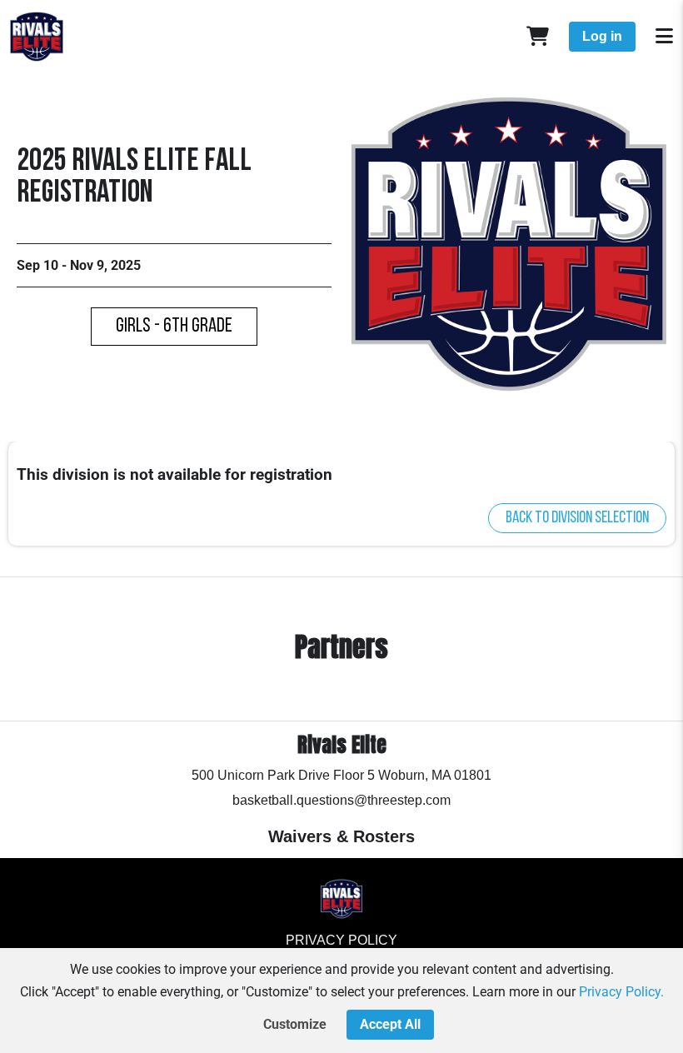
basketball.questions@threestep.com (341, 800)
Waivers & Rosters (341, 836)
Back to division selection (577, 518)
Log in (602, 36)
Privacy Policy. (621, 992)
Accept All (390, 1024)
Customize (295, 1024)
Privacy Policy (341, 940)
